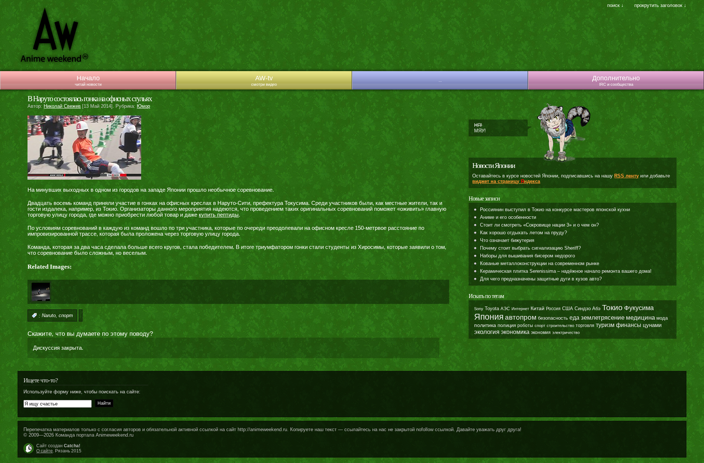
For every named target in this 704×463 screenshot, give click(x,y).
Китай (537, 308)
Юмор (143, 106)
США (567, 308)
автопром (520, 317)
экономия (541, 332)
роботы (525, 325)
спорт (66, 316)
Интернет (520, 308)
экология (486, 331)
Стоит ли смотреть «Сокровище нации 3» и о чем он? (539, 225)
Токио (612, 307)
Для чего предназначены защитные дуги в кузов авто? (541, 279)
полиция (507, 325)
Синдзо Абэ (588, 308)
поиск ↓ (615, 5)
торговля (585, 325)
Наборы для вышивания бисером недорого (527, 255)
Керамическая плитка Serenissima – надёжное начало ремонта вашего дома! (566, 271)
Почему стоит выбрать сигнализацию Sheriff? (530, 248)
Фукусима (639, 308)
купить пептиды (219, 215)
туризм (605, 325)
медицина (640, 317)
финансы (628, 325)
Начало (88, 78)
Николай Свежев (62, 106)
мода (662, 318)
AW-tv (264, 78)
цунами (652, 325)
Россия (553, 308)
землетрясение (602, 317)
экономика (515, 332)
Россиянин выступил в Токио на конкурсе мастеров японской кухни (555, 209)
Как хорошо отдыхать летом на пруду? (523, 232)
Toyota (492, 308)
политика (485, 325)
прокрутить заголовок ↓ (660, 5)
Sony (478, 308)
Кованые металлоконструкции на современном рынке (539, 263)
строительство (560, 325)
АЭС (505, 308)
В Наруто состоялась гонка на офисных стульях (89, 98)
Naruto (49, 316)
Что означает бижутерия (507, 240)
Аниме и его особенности (508, 217)
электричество (566, 332)
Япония (488, 316)
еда (574, 317)
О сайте (44, 450)
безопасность (553, 318)
